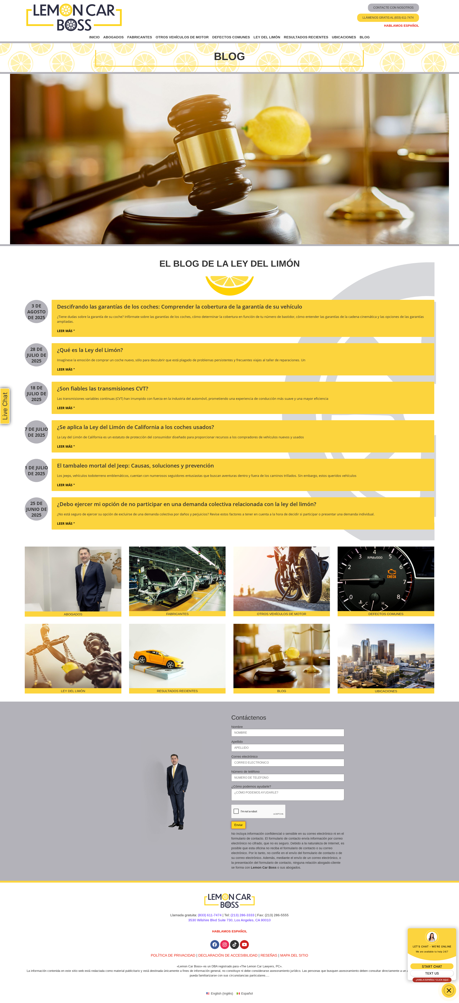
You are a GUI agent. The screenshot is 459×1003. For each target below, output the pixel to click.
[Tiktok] (234, 944)
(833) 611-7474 (210, 915)
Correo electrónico (244, 756)
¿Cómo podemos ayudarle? (251, 786)
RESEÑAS (269, 955)
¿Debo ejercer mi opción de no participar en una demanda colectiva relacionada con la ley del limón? (186, 504)
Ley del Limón (267, 37)
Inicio (94, 37)
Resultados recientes (306, 37)
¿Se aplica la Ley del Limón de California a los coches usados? (135, 427)
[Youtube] (244, 944)
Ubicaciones (344, 37)
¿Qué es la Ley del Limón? (90, 350)
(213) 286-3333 (242, 915)
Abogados (113, 37)
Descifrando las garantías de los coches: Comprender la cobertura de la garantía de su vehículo (179, 306)
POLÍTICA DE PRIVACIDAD (173, 955)
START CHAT (432, 966)
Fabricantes (139, 37)
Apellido (237, 741)
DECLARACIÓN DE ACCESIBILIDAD (227, 955)
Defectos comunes (231, 37)
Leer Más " (66, 331)
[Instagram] (224, 944)
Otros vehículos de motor (182, 37)
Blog (365, 37)
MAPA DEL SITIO (294, 955)
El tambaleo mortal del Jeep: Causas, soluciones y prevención (135, 465)
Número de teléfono (245, 771)
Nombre (237, 726)
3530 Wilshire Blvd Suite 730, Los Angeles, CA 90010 (229, 920)
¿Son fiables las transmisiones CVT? (102, 388)
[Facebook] (214, 944)
